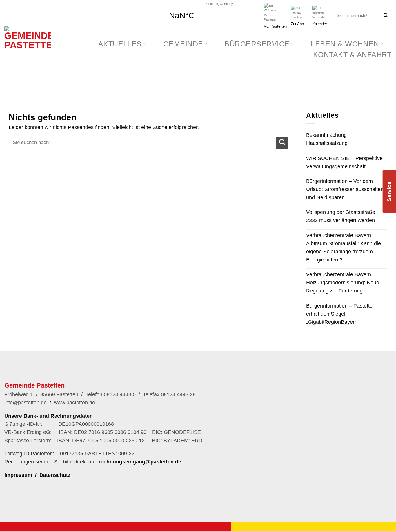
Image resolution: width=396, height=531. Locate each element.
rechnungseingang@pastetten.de (140, 462)
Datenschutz (54, 475)
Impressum (18, 475)
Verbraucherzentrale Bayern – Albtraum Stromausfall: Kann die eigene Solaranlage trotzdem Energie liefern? (343, 247)
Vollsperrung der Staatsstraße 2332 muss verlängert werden (340, 216)
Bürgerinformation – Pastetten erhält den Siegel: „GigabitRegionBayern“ (340, 314)
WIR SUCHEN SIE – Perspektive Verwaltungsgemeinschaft (344, 162)
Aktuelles (120, 44)
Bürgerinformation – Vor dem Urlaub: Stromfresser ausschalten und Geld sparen (345, 189)
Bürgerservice (256, 44)
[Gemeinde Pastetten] (29, 59)
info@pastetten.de (25, 402)
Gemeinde (183, 44)
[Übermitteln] (385, 16)
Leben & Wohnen (345, 44)
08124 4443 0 (119, 394)
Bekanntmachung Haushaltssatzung (327, 139)
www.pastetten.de (74, 402)
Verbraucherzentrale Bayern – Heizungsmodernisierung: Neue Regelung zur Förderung (342, 283)
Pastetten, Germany (219, 4)
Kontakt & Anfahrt (352, 55)
